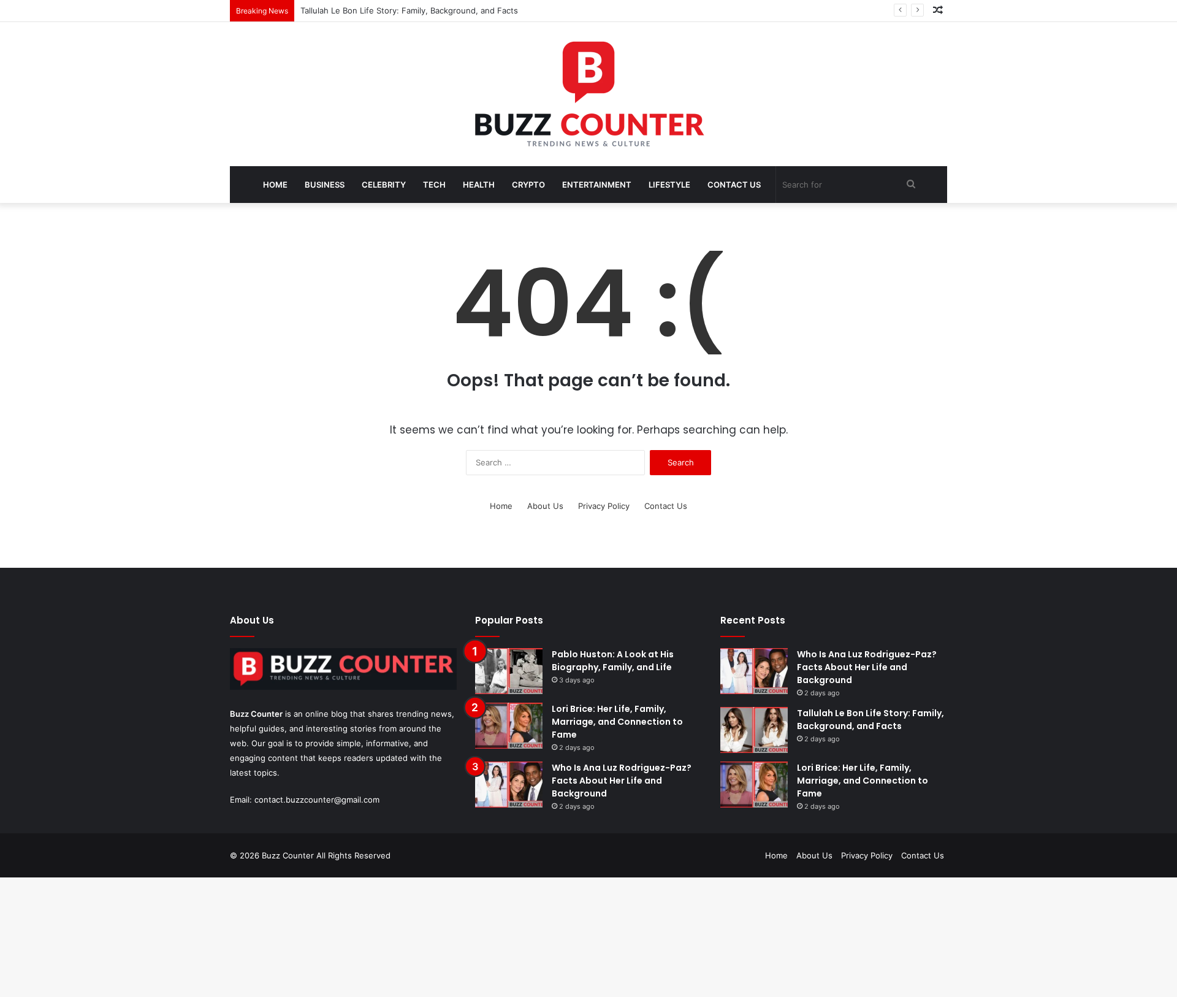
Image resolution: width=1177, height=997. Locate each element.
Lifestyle (669, 184)
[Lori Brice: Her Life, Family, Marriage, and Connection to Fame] (509, 726)
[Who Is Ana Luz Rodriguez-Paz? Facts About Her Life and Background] (509, 785)
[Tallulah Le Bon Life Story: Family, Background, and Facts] (754, 730)
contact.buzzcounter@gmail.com (316, 799)
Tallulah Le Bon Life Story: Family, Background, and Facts (409, 10)
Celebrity (384, 184)
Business (325, 184)
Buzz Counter (256, 714)
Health (479, 184)
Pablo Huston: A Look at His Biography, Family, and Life (613, 660)
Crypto (528, 184)
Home (275, 184)
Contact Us (734, 184)
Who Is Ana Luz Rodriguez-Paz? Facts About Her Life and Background (621, 781)
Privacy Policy (604, 506)
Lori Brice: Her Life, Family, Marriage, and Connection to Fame (617, 722)
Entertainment (596, 184)
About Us (545, 506)
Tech (434, 184)
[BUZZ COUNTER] (588, 94)
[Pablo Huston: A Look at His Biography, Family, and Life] (509, 671)
